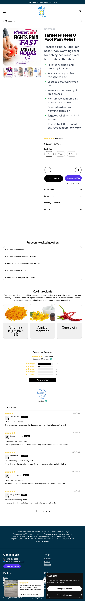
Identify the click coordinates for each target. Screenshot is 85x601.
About (5, 577)
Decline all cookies (64, 595)
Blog (5, 580)
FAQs (5, 583)
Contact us (7, 586)
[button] (79, 11)
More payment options (73, 183)
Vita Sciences (23, 598)
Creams (47, 561)
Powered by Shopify (36, 598)
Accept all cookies (64, 588)
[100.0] (41, 393)
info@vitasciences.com (15, 561)
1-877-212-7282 (12, 559)
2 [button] (39, 511)
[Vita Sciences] (42, 11)
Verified (41, 401)
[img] (10, 413)
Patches (47, 564)
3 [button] (43, 511)
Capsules (47, 558)
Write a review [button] (42, 380)
